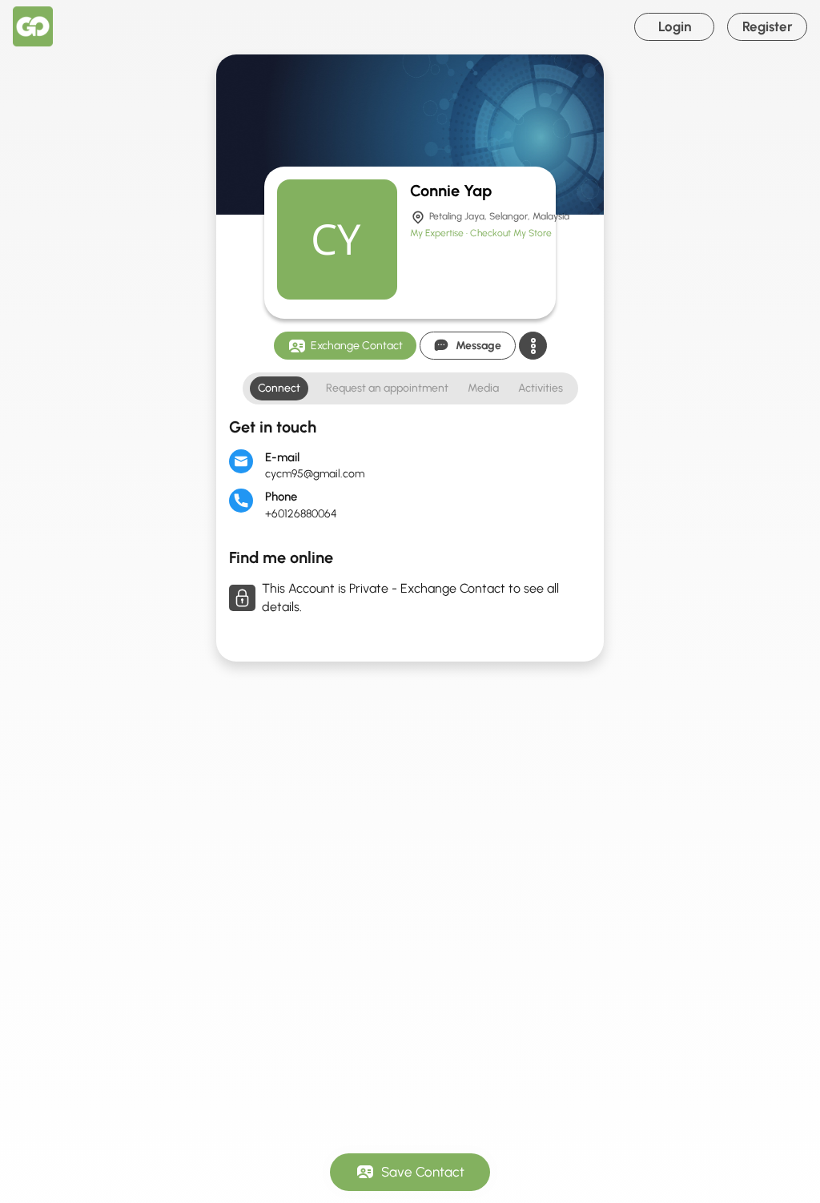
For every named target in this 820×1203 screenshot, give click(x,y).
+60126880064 (301, 514)
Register (767, 26)
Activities (540, 388)
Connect (279, 388)
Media (483, 388)
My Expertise (438, 233)
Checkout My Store (511, 233)
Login (674, 26)
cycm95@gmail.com (314, 474)
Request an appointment (387, 388)
